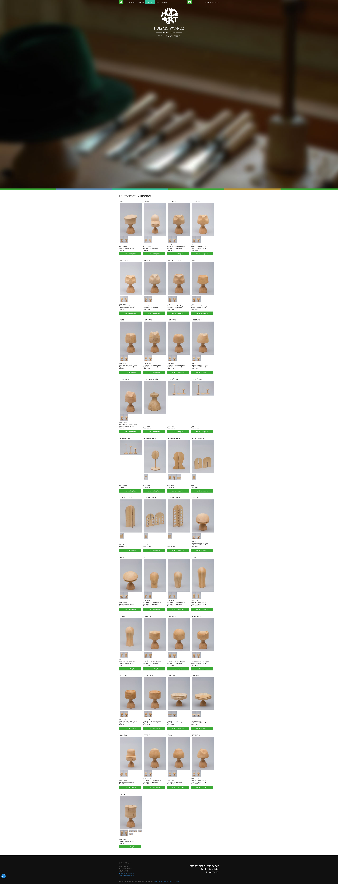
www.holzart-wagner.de (126, 875)
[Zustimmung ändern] (3, 876)
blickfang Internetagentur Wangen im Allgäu (166, 881)
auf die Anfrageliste (130, 253)
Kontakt (164, 2)
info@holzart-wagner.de (126, 873)
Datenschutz (215, 2)
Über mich (132, 2)
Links (157, 2)
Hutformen (149, 2)
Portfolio (141, 2)
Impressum (208, 2)
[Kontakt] (189, 2)
